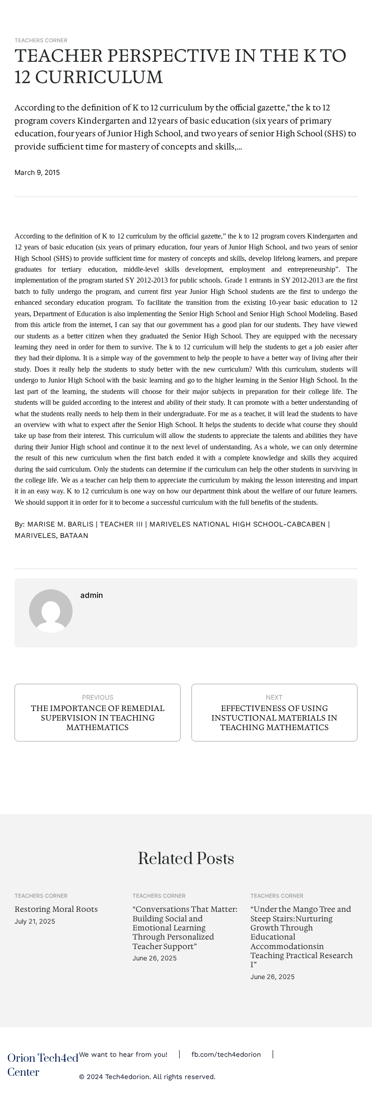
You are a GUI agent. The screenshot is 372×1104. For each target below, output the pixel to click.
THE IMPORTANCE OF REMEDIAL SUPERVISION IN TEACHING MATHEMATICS (98, 717)
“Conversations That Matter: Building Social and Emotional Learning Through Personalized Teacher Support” (185, 928)
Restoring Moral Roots (56, 909)
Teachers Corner (41, 40)
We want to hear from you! (123, 1054)
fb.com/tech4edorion (226, 1054)
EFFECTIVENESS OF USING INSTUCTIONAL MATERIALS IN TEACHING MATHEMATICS (274, 717)
